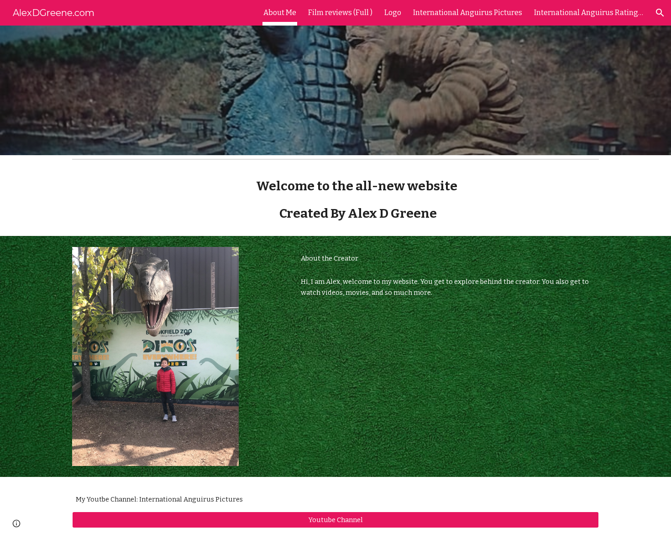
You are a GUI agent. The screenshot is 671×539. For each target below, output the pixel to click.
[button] (660, 13)
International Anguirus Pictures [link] (467, 12)
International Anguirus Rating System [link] (589, 12)
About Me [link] (279, 12)
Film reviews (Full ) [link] (340, 12)
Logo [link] (392, 12)
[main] (358, 199)
